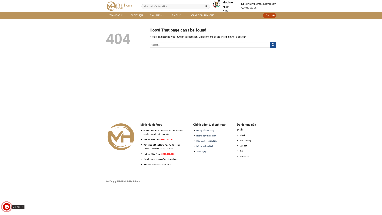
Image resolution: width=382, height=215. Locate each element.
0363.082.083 (167, 139)
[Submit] (273, 45)
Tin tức (176, 15)
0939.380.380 (167, 154)
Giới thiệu (137, 15)
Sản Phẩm (156, 15)
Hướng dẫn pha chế (201, 15)
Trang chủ (116, 15)
